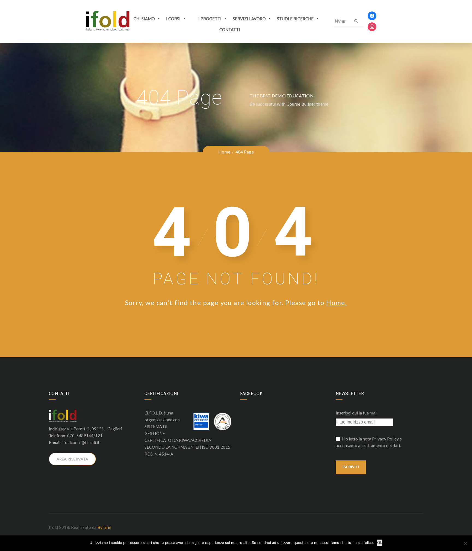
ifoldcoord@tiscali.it (80, 442)
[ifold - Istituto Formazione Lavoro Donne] (107, 21)
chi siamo (144, 18)
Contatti (229, 29)
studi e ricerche (295, 18)
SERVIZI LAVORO (249, 18)
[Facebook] (372, 15)
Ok (379, 543)
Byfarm (104, 527)
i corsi (173, 18)
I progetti (210, 18)
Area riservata (72, 459)
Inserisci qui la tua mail (356, 412)
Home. (336, 302)
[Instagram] (372, 26)
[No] (465, 543)
